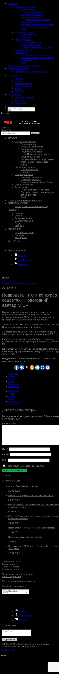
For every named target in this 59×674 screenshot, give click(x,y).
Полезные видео (23, 83)
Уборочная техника (25, 32)
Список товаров (10, 564)
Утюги (24, 29)
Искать (35, 133)
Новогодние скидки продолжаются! (25, 537)
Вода (23, 62)
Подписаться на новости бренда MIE (24, 466)
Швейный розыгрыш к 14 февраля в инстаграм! (30, 495)
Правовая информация (14, 586)
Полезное (13, 75)
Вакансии (19, 91)
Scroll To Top (7, 650)
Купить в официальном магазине (25, 66)
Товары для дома (24, 39)
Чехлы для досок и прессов (35, 55)
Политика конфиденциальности (18, 581)
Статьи (18, 81)
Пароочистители (29, 34)
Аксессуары (21, 52)
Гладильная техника (25, 7)
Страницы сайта (10, 569)
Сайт (4, 460)
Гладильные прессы (31, 17)
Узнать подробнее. (11, 576)
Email (5, 454)
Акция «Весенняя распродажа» (23, 486)
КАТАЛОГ (12, 3)
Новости (19, 78)
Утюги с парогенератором (34, 27)
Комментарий (9, 423)
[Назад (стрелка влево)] (2, 655)
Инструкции (21, 102)
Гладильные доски (30, 22)
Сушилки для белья (31, 45)
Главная (6, 283)
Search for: (6, 130)
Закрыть (5, 117)
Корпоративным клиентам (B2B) (31, 71)
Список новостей (11, 566)
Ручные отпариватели (32, 12)
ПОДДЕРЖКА (14, 94)
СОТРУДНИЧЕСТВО (18, 68)
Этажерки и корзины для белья (37, 47)
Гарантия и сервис (24, 97)
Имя (5, 449)
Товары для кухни (24, 50)
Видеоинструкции (24, 86)
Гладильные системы (32, 14)
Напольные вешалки (31, 42)
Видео (18, 88)
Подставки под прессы (39, 19)
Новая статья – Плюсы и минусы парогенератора (31, 528)
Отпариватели (28, 9)
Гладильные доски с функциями (37, 24)
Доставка (19, 100)
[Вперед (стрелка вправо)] (5, 655)
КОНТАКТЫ (14, 106)
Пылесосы (26, 37)
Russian (18, 109)
